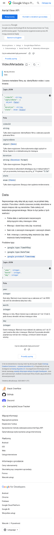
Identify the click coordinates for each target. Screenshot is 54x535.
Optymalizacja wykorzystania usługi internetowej (21, 432)
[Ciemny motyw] (50, 96)
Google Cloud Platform (11, 505)
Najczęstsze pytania (10, 420)
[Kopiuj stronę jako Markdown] (34, 64)
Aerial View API (10, 10)
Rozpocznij (9, 17)
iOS (3, 447)
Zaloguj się (46, 3)
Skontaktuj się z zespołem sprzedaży (17, 469)
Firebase (5, 501)
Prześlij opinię (11, 59)
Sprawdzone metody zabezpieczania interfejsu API (22, 428)
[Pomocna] (30, 53)
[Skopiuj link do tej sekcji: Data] (11, 195)
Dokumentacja (10, 48)
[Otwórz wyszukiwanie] (38, 2)
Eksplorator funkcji (9, 424)
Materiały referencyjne (41, 48)
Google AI (6, 509)
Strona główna (7, 45)
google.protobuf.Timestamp (21, 256)
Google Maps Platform (32, 45)
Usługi (18, 45)
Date (16, 102)
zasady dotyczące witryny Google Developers (30, 371)
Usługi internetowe (9, 455)
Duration (15, 160)
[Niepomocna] (33, 53)
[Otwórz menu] (4, 3)
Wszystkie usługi (8, 513)
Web (4, 451)
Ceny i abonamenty (9, 465)
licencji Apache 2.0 (18, 369)
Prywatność (15, 523)
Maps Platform (28, 3)
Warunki (5, 523)
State (22, 109)
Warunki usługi (8, 477)
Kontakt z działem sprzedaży (35, 17)
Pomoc (5, 473)
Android (5, 443)
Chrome (5, 497)
